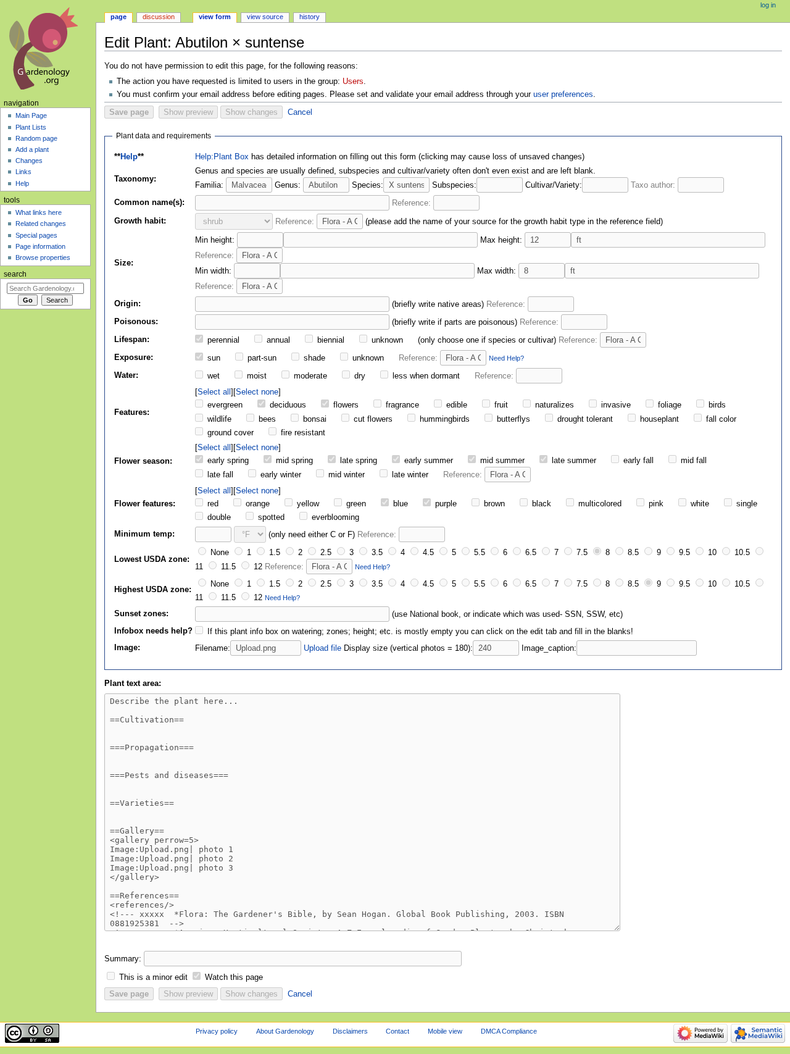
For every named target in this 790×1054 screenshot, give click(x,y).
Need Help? (506, 358)
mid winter (345, 475)
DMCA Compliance (509, 1031)
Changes (29, 160)
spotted (270, 517)
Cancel (300, 112)
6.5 (529, 552)
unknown (386, 340)
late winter (408, 475)
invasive (615, 405)
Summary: (122, 959)
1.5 (273, 552)
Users (353, 81)
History (309, 16)
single (745, 504)
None (218, 552)
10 (711, 552)
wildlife (218, 419)
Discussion (159, 16)
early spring (227, 460)
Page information (40, 246)
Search (15, 274)
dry (358, 376)
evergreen (224, 405)
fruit (500, 405)
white (698, 504)
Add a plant (32, 149)
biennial (329, 340)
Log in (768, 5)
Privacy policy (217, 1031)
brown (493, 504)
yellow (306, 504)
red (211, 504)
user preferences (563, 94)
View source (265, 16)
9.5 (683, 552)
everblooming (334, 517)
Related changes (40, 223)
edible (455, 405)
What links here (38, 212)
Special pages (36, 235)
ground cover (229, 433)
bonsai (313, 419)
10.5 (741, 552)
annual (277, 340)
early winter (279, 475)
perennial (222, 340)
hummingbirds (443, 419)
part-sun (260, 358)
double (218, 517)
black (540, 504)
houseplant (658, 419)
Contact (397, 1031)
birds (716, 405)
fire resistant (301, 433)
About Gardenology (285, 1031)
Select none (257, 391)
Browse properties (42, 257)
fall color (720, 419)
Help (129, 157)
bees (266, 419)
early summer (427, 460)
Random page (36, 138)
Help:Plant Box (222, 157)
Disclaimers (350, 1031)
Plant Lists (30, 127)
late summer (572, 460)
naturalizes (553, 405)
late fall (219, 475)
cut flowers (372, 419)
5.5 (478, 552)
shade (313, 358)
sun (212, 358)
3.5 (376, 552)
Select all (214, 391)
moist (255, 376)
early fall (637, 460)
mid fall (692, 460)
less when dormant (425, 376)
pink (654, 504)
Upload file (322, 648)
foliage (668, 405)
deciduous (286, 405)
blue (399, 504)
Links (23, 171)
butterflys (512, 419)
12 (256, 567)
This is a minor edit (153, 977)
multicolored (599, 504)
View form (215, 16)
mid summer (501, 460)
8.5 (632, 552)
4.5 (427, 552)
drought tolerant (584, 419)
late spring (357, 460)
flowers (345, 405)
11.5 (227, 567)
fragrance (401, 405)
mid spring (293, 460)
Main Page (31, 115)
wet (212, 376)
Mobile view (445, 1031)
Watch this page (234, 977)
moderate (309, 376)
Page (118, 16)
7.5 (581, 552)
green (355, 504)
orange (256, 504)
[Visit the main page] (48, 48)
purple (445, 504)
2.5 (324, 552)
